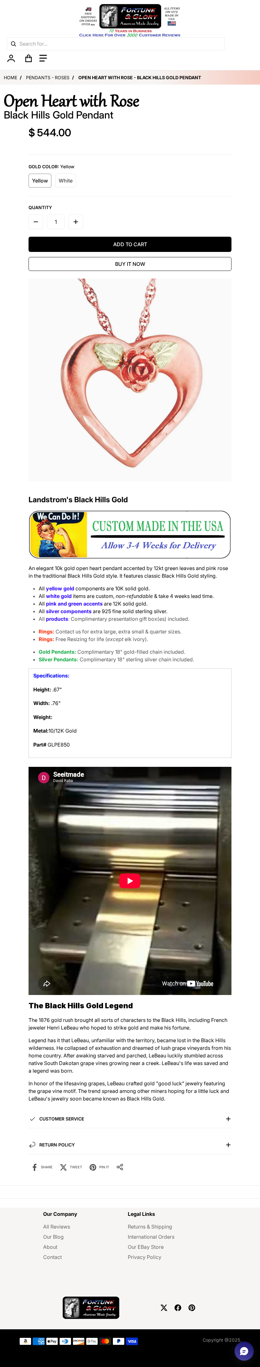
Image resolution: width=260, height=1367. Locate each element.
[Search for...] (13, 44)
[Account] (11, 58)
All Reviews (56, 1226)
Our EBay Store (146, 1247)
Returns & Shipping (150, 1226)
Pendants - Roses (47, 77)
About (50, 1247)
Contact (52, 1257)
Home (10, 77)
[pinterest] (192, 1307)
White (66, 180)
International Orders (151, 1237)
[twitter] (164, 1307)
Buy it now (130, 264)
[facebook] (178, 1307)
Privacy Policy (144, 1257)
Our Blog (53, 1237)
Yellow (40, 180)
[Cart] (28, 58)
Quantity (40, 207)
